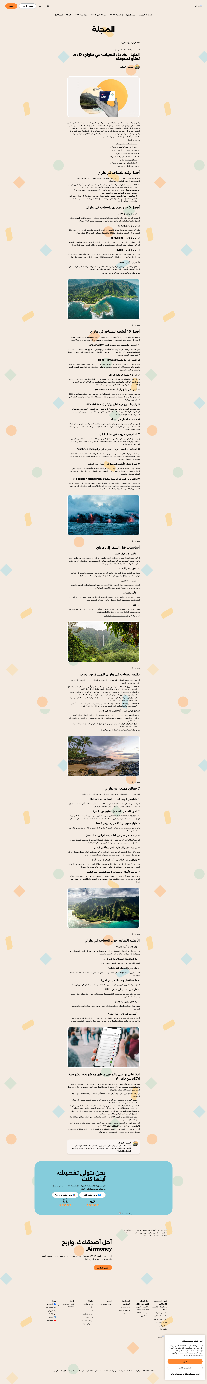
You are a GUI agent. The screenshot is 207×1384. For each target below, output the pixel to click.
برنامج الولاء (163, 1329)
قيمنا (91, 1311)
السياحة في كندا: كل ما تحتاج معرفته (115, 273)
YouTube (50, 1320)
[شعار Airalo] (195, 6)
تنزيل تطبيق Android (63, 1195)
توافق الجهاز (145, 1316)
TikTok (51, 1314)
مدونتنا (127, 1132)
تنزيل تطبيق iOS (90, 1195)
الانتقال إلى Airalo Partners (68, 1305)
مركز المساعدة (125, 1307)
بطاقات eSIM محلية (161, 1322)
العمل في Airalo (87, 1324)
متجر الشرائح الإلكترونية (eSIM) (122, 14)
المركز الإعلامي (88, 1314)
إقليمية (93, 1108)
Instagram (49, 1307)
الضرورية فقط (185, 1367)
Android (115, 1125)
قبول (185, 1361)
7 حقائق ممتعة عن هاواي (128, 160)
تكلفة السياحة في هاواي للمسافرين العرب (122, 156)
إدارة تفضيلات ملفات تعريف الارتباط (185, 1374)
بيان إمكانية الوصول (60, 1370)
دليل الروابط (72, 1370)
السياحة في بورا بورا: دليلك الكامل (116, 616)
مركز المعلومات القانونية (108, 1370)
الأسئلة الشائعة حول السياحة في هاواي (123, 163)
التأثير (91, 1307)
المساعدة (59, 14)
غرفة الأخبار (89, 1317)
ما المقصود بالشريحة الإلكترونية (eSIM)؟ (142, 1308)
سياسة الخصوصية (125, 1370)
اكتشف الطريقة (102, 1267)
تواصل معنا (126, 1313)
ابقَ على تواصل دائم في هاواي (126, 166)
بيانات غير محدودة (161, 1313)
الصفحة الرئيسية (145, 14)
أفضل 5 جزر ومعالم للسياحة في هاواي (123, 147)
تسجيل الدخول (27, 6)
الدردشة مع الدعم (124, 1310)
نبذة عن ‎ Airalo (81, 14)
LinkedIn (50, 1317)
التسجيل (11, 6)
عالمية (87, 1108)
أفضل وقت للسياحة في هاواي (126, 144)
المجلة (68, 14)
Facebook (50, 1304)
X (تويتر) (50, 1311)
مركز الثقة (137, 1370)
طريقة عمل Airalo (98, 14)
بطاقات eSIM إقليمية (160, 1319)
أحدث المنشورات (106, 1304)
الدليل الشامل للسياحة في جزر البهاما (114, 730)
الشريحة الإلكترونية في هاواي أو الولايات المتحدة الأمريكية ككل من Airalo (110, 1093)
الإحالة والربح (163, 1326)
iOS (108, 1125)
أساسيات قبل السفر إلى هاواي (126, 153)
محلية (99, 1108)
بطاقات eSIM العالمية (160, 1316)
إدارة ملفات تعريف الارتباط (88, 1370)
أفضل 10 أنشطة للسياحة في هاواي (124, 150)
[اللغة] (48, 6)
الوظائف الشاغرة (87, 1320)
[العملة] (40, 6)
